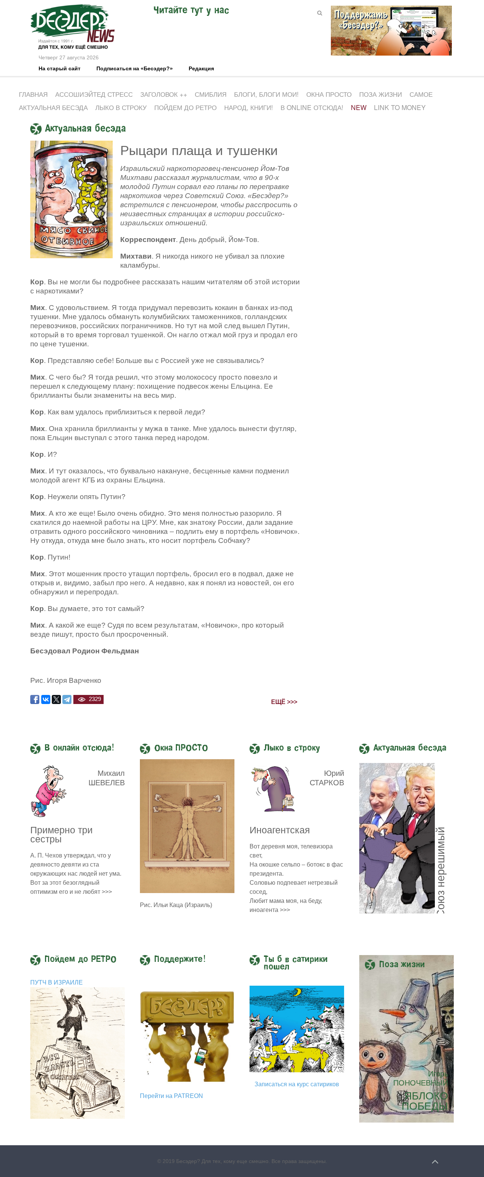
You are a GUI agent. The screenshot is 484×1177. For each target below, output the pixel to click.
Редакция (201, 68)
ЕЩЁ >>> (284, 702)
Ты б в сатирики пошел (296, 963)
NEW (358, 107)
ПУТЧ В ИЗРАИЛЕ (56, 982)
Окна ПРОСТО (329, 94)
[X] (56, 699)
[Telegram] (66, 699)
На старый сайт (60, 68)
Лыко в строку (121, 107)
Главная (33, 94)
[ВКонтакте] (45, 699)
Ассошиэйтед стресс (94, 94)
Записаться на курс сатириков (296, 1084)
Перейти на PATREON (171, 1096)
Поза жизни (380, 94)
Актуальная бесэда (53, 107)
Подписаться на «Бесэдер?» (134, 68)
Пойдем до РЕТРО (185, 107)
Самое (421, 94)
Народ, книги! (248, 107)
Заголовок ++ (163, 94)
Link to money (400, 107)
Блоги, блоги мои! (266, 94)
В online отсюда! (312, 107)
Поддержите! (180, 959)
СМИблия (210, 94)
